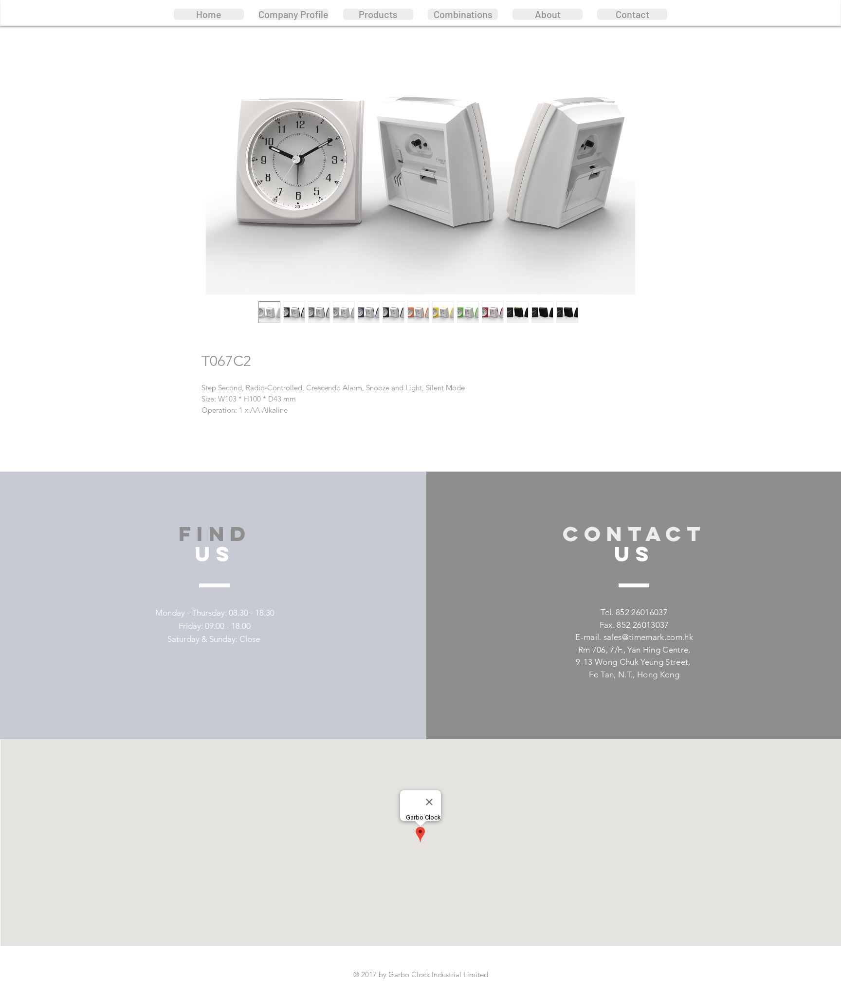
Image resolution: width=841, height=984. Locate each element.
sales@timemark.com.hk (648, 637)
